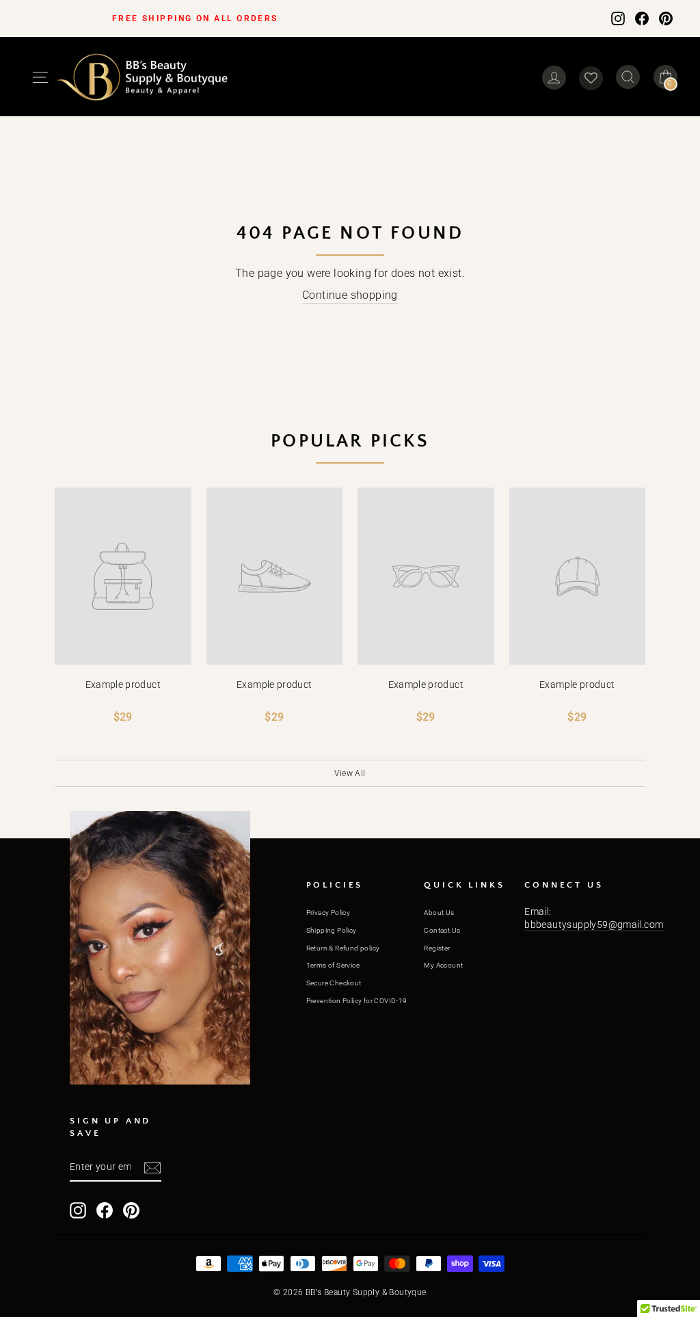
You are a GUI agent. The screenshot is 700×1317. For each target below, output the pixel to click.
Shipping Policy (331, 930)
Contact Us (442, 930)
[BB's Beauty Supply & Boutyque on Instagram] (618, 17)
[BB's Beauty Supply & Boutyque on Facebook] (642, 17)
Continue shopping (350, 295)
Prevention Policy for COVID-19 (356, 1000)
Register (437, 948)
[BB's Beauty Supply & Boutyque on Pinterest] (666, 17)
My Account (443, 965)
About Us (439, 912)
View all (349, 773)
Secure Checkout (334, 983)
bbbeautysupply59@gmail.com (593, 924)
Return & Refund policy (343, 948)
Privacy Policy (328, 912)
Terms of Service (333, 965)
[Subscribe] (152, 1168)
